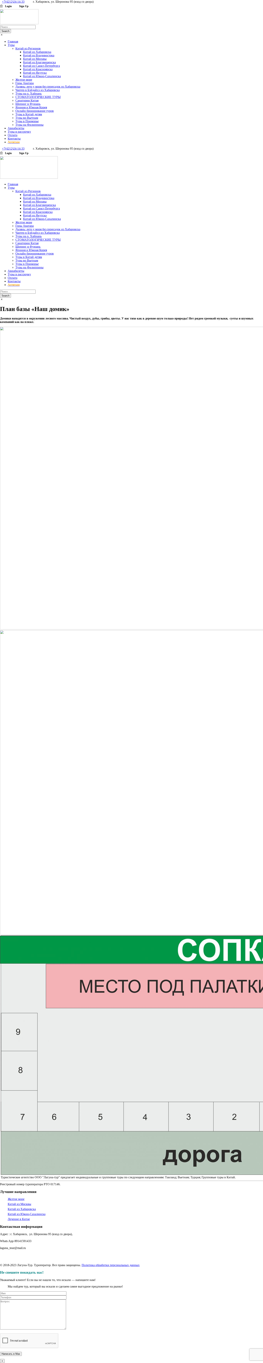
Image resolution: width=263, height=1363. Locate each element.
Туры (11, 45)
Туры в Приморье (27, 121)
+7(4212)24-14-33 (13, 1)
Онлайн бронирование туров (34, 110)
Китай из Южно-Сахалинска (42, 76)
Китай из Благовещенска (39, 62)
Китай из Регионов (28, 48)
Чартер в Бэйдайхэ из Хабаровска (37, 90)
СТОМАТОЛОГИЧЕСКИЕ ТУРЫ (38, 97)
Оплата (12, 135)
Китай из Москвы (35, 58)
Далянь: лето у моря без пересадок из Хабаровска (47, 86)
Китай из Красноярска (38, 69)
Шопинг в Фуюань (27, 104)
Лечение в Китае (19, 1219)
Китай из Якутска (35, 72)
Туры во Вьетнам (26, 117)
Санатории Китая (27, 100)
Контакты (14, 138)
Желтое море (23, 79)
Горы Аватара (24, 83)
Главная (13, 41)
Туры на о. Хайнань (28, 93)
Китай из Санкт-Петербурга (41, 65)
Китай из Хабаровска (37, 52)
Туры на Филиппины (29, 124)
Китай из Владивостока (38, 55)
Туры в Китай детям (28, 114)
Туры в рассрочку (19, 131)
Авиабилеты (16, 128)
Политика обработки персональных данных (111, 1265)
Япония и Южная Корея (31, 107)
